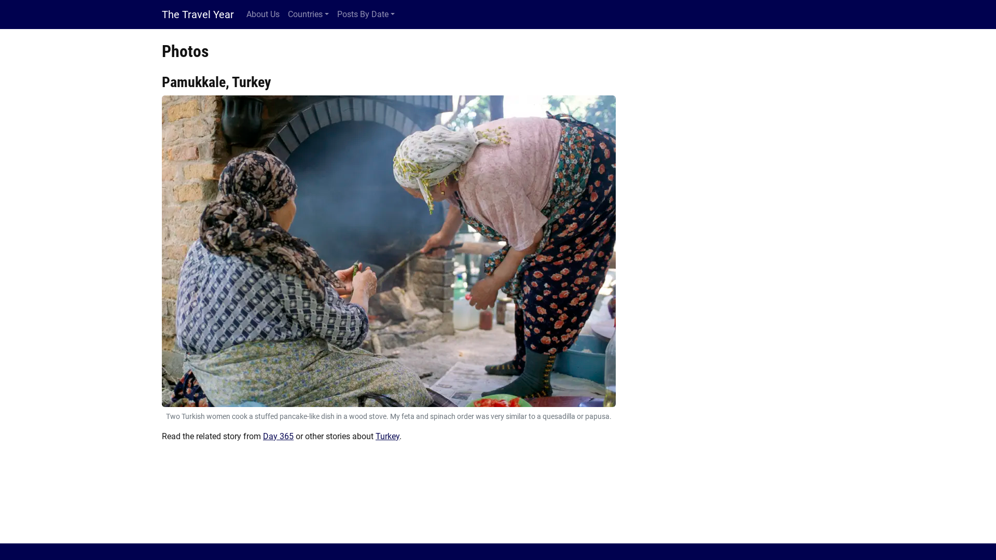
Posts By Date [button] (363, 14)
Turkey (387, 436)
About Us (263, 14)
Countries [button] (305, 14)
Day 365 (278, 436)
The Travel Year (198, 14)
